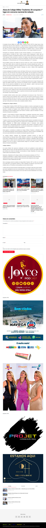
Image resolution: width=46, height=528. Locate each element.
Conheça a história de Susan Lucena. (14, 497)
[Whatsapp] (25, 42)
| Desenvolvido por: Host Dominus (34, 526)
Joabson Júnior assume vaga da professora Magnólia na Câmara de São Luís (9, 206)
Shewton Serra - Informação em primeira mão (12, 526)
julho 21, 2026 (19, 191)
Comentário (5, 223)
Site (24, 242)
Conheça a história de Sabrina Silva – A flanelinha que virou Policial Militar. (21, 488)
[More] (27, 42)
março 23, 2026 (15, 14)
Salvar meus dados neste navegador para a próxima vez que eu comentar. (16, 248)
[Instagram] (23, 42)
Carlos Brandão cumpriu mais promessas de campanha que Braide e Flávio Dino (8, 190)
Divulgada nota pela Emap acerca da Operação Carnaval (18, 493)
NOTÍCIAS (21, 14)
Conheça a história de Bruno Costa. (14, 501)
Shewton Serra (9, 14)
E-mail (4, 242)
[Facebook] (19, 42)
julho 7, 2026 (5, 209)
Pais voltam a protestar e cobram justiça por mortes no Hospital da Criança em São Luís (37, 190)
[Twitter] (21, 42)
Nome (4, 237)
